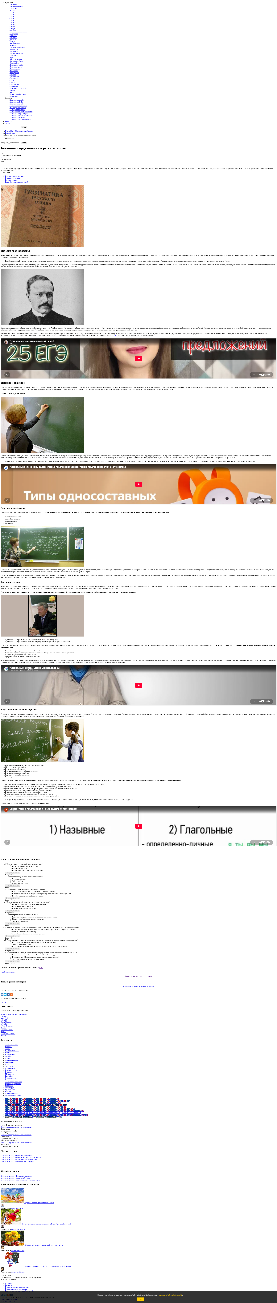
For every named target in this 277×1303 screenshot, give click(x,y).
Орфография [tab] (9, 1080)
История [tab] (8, 1091)
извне (113, 335)
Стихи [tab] (7, 1058)
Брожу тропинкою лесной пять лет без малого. (29, 904)
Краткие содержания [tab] (13, 1084)
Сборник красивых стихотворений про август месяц (43, 1245)
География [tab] (9, 1076)
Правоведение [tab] (10, 1078)
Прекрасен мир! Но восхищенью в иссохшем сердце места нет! (35, 957)
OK (141, 1299)
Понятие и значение (12, 178)
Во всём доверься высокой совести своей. (27, 896)
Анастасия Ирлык (17, 1251)
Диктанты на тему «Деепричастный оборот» (17, 1161)
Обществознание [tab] (11, 1060)
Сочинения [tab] (9, 1062)
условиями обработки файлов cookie (170, 1295)
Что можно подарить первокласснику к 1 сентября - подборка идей (46, 1224)
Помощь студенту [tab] (11, 1070)
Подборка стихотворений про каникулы (39, 1203)
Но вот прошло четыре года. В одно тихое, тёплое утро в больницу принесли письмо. (44, 929)
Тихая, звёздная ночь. (20, 921)
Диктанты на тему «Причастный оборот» (16, 1178)
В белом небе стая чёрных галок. (24, 908)
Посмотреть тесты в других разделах (138, 986)
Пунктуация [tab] (9, 1072)
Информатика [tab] (10, 1054)
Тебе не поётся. (17, 881)
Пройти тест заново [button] (8, 972)
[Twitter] (5, 994)
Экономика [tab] (9, 1066)
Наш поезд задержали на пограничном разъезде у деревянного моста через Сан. (41, 894)
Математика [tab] (9, 1074)
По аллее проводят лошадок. (22, 906)
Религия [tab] (8, 1053)
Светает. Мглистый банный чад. (24, 932)
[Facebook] (8, 994)
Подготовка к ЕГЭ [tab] (12, 1051)
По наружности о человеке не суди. (25, 866)
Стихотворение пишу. (20, 883)
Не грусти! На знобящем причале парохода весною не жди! (34, 942)
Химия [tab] (7, 1049)
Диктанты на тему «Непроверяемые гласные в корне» (21, 1157)
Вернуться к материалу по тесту (138, 976)
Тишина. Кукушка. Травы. (22, 944)
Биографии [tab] (9, 1086)
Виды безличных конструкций (16, 182)
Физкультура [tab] (10, 1068)
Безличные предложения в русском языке (16, 1127)
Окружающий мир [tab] (12, 1093)
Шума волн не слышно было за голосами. (27, 871)
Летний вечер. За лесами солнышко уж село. (28, 934)
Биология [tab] (8, 1047)
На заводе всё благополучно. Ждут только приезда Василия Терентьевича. (39, 946)
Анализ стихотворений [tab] (13, 1082)
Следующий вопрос (12, 873)
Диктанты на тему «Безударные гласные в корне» (19, 1159)
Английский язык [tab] (11, 1045)
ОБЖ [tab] (7, 1064)
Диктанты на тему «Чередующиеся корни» (16, 1155)
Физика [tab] (8, 1056)
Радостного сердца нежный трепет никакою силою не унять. (34, 917)
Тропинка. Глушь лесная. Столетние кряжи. (28, 959)
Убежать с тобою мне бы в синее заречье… (28, 919)
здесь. (40, 968)
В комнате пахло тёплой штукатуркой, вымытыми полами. (34, 891)
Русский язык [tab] (10, 1090)
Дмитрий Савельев (18, 1229)
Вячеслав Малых (17, 1208)
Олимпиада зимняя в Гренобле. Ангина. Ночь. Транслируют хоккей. (37, 955)
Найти (24, 143)
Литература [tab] (9, 1088)
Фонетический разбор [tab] (13, 1095)
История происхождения (14, 176)
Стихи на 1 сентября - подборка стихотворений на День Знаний (47, 1266)
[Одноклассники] (11, 994)
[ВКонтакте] (2, 994)
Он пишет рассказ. (19, 879)
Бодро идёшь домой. (19, 868)
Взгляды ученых (11, 180)
